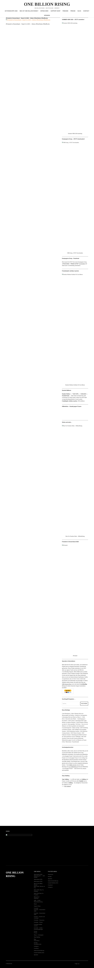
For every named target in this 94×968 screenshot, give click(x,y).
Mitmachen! (44, 11)
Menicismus (68, 741)
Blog (79, 11)
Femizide (65, 11)
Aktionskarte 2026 (11, 11)
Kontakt (86, 11)
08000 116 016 (72, 765)
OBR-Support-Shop (66, 684)
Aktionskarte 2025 (38, 967)
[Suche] (11, 5)
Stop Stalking (67, 786)
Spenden (47, 15)
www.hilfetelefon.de (73, 766)
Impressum (50, 962)
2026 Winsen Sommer (76, 733)
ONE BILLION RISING (47, 4)
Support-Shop (55, 11)
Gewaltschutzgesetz (66, 727)
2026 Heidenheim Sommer (73, 731)
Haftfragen (78, 736)
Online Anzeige (75, 727)
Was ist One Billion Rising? (29, 11)
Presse (72, 11)
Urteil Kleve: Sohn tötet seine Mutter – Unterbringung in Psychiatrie (73, 718)
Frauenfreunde (75, 741)
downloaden (82, 263)
